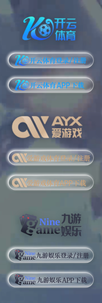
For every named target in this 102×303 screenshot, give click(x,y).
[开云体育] (51, 27)
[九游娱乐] (51, 222)
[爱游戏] (51, 125)
